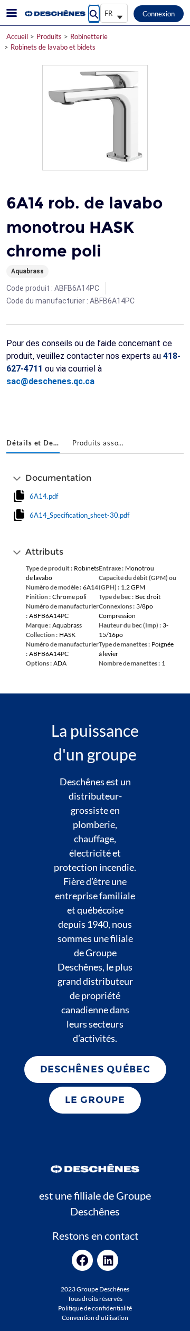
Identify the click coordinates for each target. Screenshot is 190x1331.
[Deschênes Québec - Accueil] (54, 13)
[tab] (33, 444)
